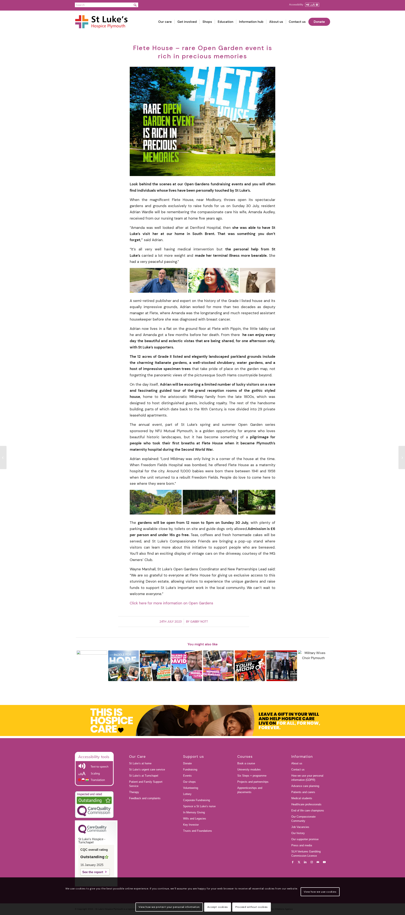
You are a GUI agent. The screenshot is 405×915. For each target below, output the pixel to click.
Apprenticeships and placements (249, 790)
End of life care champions (307, 810)
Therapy (134, 792)
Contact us (298, 769)
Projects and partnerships (253, 781)
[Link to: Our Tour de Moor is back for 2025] (250, 665)
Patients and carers (303, 792)
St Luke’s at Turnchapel (143, 775)
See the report (92, 872)
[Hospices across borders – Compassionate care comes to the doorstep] (3, 457)
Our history (298, 833)
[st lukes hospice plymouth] (103, 21)
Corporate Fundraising (196, 800)
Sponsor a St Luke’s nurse (199, 806)
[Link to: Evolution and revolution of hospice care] (281, 665)
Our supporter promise (305, 839)
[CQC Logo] (92, 832)
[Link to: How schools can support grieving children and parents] (155, 665)
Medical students (301, 798)
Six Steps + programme (251, 775)
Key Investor (191, 824)
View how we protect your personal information (169, 907)
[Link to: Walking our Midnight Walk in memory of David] (186, 665)
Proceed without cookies (251, 907)
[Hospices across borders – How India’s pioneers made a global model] (401, 457)
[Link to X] (299, 862)
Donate (187, 763)
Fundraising (190, 769)
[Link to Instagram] (311, 862)
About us (296, 763)
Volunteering (190, 787)
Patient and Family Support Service (145, 784)
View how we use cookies (320, 891)
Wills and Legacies (194, 818)
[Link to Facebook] (292, 862)
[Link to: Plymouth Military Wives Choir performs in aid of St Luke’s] (313, 665)
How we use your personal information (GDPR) (307, 777)
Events (187, 775)
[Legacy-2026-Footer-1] (202, 720)
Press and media (301, 845)
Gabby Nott (199, 621)
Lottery (187, 794)
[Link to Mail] (318, 862)
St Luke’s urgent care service (147, 769)
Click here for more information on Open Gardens (171, 603)
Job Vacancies (300, 827)
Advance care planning (305, 786)
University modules (249, 769)
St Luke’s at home (140, 763)
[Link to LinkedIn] (305, 862)
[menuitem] (164, 21)
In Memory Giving (194, 812)
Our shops (189, 781)
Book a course (246, 763)
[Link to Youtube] (324, 862)
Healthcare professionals (306, 804)
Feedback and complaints (145, 798)
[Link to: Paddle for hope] (123, 665)
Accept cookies (217, 907)
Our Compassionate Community (303, 818)
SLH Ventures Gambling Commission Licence (306, 853)
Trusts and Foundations (197, 830)
